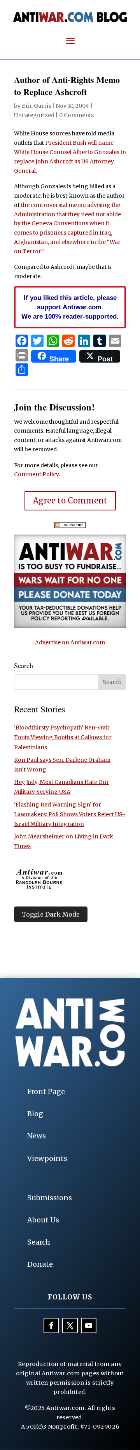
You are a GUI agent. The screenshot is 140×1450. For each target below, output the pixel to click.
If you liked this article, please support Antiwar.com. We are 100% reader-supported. (70, 307)
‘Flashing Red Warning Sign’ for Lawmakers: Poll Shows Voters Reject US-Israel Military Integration (69, 814)
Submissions (49, 1197)
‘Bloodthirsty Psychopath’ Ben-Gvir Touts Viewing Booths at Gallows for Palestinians (63, 737)
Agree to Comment (70, 500)
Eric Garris (36, 105)
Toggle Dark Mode (51, 914)
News (36, 1135)
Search (38, 1242)
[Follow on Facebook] (51, 1325)
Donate (40, 1264)
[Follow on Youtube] (88, 1325)
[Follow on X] (70, 1325)
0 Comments (76, 115)
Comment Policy (36, 474)
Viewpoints (47, 1158)
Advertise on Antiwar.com (70, 642)
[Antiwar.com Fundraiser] (70, 625)
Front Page (46, 1091)
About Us (43, 1219)
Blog (35, 1113)
